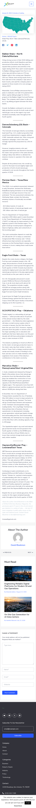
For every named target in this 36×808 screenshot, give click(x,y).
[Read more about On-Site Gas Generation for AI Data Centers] (18, 604)
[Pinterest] (12, 45)
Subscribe (18, 736)
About (4, 751)
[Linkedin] (16, 45)
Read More (18, 806)
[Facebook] (3, 45)
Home (4, 747)
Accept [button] (28, 803)
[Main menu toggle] (31, 4)
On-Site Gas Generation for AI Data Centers (16, 615)
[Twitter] (8, 45)
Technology (6, 777)
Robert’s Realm (7, 767)
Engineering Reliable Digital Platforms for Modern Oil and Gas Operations (17, 586)
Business (5, 764)
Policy (4, 774)
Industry (5, 770)
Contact (5, 754)
